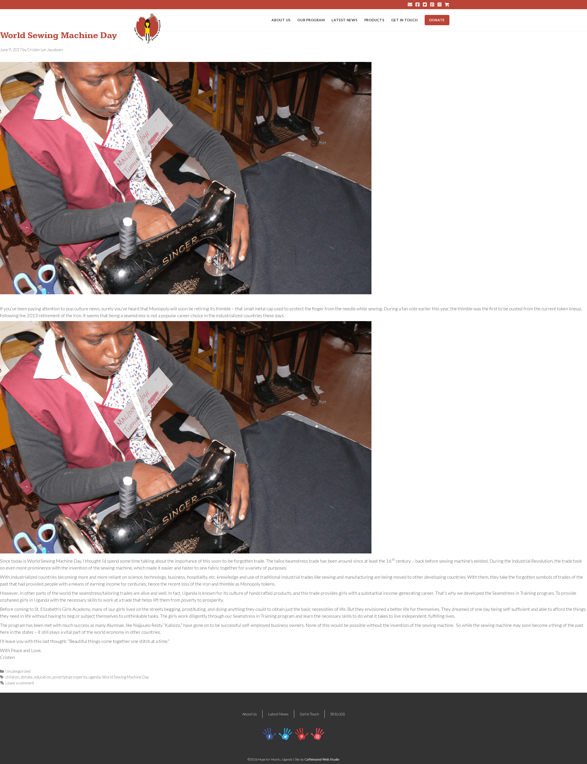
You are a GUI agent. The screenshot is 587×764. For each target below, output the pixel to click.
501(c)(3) (337, 714)
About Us (281, 20)
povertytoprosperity (70, 677)
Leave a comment (19, 683)
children (12, 677)
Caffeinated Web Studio (322, 759)
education (42, 677)
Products (374, 20)
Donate (437, 20)
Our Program (311, 20)
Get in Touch (404, 20)
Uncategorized (17, 671)
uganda (94, 677)
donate (27, 677)
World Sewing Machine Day (125, 677)
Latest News (344, 20)
